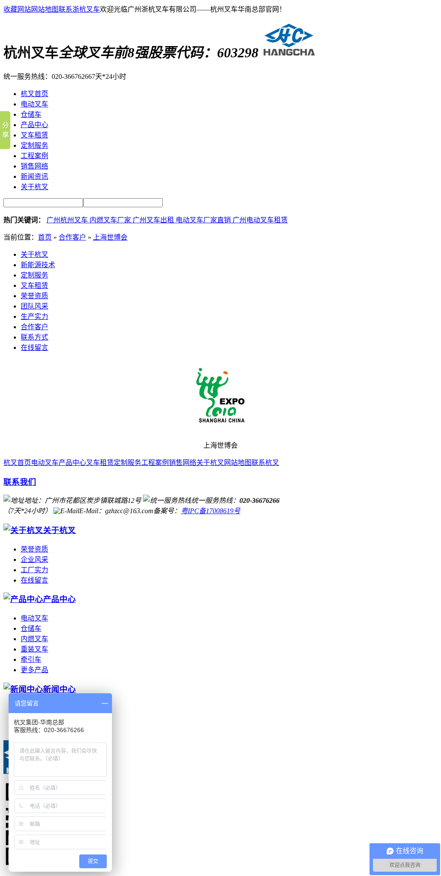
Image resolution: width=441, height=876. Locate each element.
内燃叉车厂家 (111, 220)
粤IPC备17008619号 (210, 510)
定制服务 (34, 275)
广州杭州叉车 (68, 220)
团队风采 (34, 306)
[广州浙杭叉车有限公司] (287, 52)
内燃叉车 (34, 638)
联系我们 (19, 481)
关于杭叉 (34, 254)
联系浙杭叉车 (79, 9)
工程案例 (155, 462)
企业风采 (34, 559)
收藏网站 (17, 9)
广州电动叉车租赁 (260, 220)
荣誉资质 (34, 295)
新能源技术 (38, 264)
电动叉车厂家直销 (204, 220)
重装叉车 (34, 649)
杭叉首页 (17, 462)
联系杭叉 (265, 462)
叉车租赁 (34, 285)
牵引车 (31, 659)
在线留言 (34, 347)
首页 (45, 237)
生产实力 (34, 316)
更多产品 (34, 669)
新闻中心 (59, 689)
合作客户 (72, 237)
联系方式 (34, 337)
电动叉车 (45, 462)
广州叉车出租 (154, 220)
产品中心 (72, 462)
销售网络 (182, 462)
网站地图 (45, 9)
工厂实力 (34, 570)
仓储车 (31, 628)
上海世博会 (110, 237)
